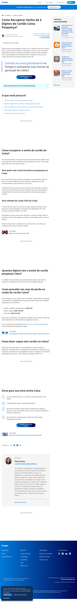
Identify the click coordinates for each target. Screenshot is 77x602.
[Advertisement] (26, 133)
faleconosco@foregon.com (68, 579)
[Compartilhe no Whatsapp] (11, 445)
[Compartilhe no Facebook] (14, 445)
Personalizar (6, 598)
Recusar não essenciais (20, 594)
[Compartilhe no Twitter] (20, 445)
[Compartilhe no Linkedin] (17, 445)
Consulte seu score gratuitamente (24, 63)
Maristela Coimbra (45, 35)
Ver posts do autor (20, 502)
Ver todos (57, 85)
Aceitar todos (7, 594)
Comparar (71, 2)
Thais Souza (14, 34)
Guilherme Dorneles (45, 33)
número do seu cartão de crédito (34, 324)
